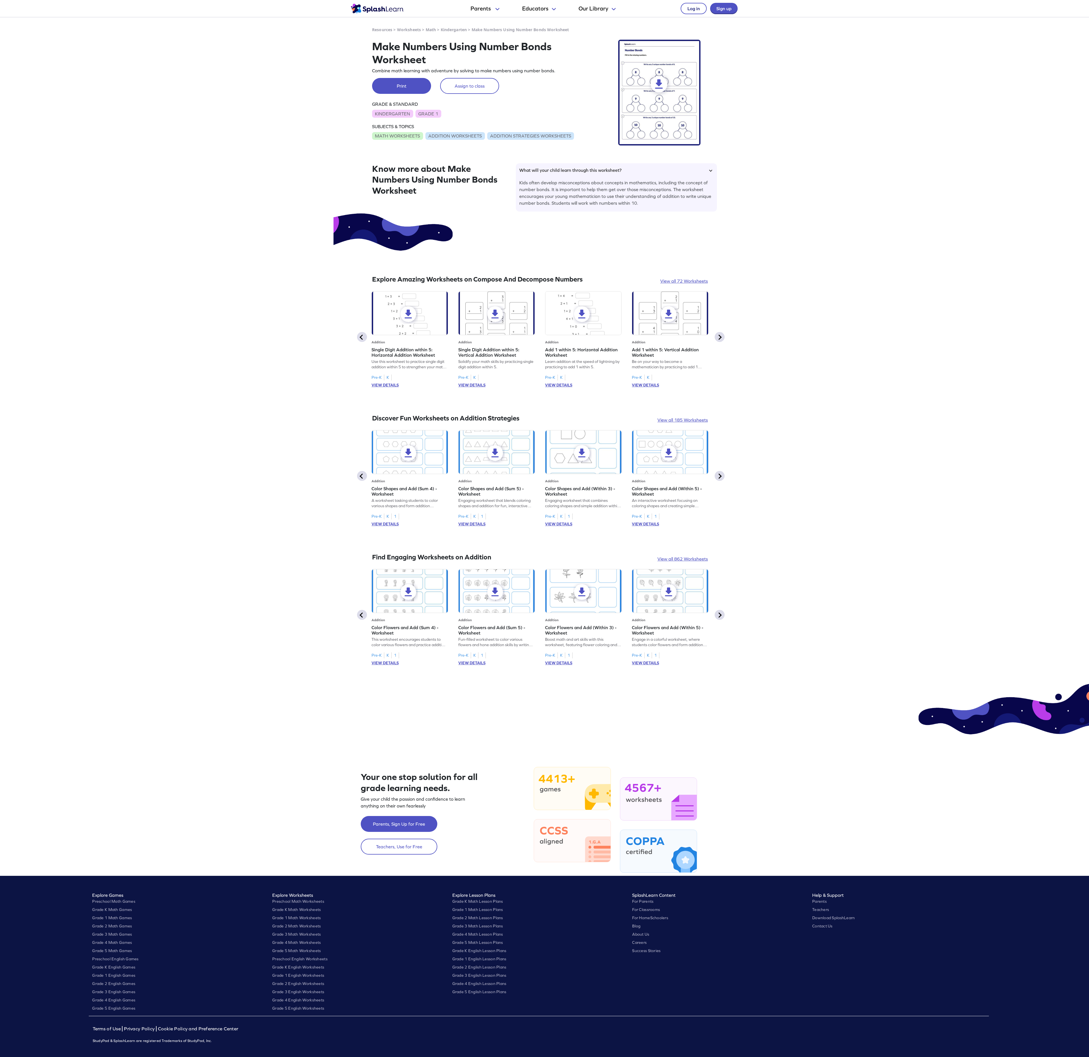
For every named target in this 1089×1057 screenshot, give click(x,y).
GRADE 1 (428, 113)
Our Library (593, 8)
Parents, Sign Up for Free (399, 823)
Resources (382, 29)
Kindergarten (454, 29)
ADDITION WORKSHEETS (455, 135)
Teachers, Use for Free (399, 846)
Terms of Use (107, 1028)
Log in (693, 8)
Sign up (723, 8)
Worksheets (409, 29)
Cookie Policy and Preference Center (198, 1028)
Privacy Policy (139, 1028)
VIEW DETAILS (385, 385)
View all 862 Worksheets (682, 558)
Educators (535, 8)
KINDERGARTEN (392, 113)
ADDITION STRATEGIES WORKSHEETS (530, 135)
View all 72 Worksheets (684, 281)
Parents (481, 8)
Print (401, 85)
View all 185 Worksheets (682, 419)
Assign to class (470, 85)
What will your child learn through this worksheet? (570, 170)
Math (431, 29)
